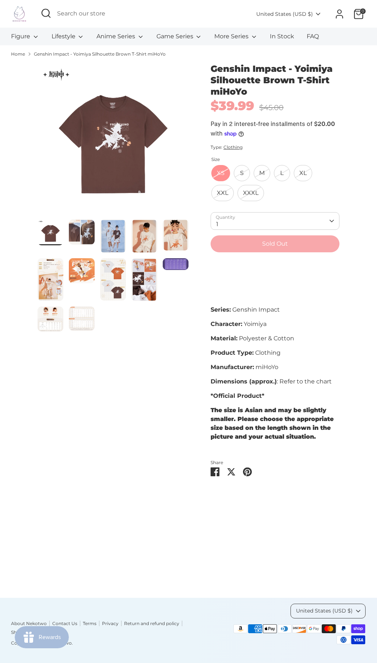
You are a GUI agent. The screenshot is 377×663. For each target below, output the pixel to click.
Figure (21, 36)
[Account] (339, 14)
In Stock (282, 36)
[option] (113, 141)
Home (18, 54)
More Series (232, 36)
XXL (222, 192)
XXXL (250, 192)
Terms (89, 623)
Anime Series (116, 36)
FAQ (313, 36)
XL (303, 172)
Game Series (175, 36)
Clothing (233, 147)
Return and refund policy (151, 623)
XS (221, 172)
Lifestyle (64, 36)
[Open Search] (46, 13)
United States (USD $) (284, 14)
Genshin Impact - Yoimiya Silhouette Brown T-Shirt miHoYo (100, 54)
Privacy (110, 623)
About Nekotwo (29, 623)
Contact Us (64, 623)
